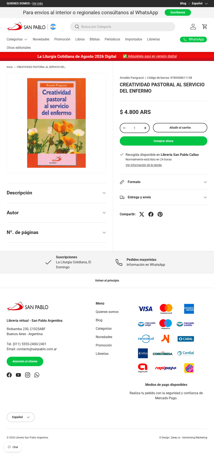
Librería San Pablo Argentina (32, 437)
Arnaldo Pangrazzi (132, 77)
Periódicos (112, 39)
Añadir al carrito (180, 127)
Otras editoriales (19, 48)
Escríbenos (178, 12)
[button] (204, 26)
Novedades (41, 39)
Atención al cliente (25, 361)
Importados (133, 39)
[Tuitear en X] (141, 214)
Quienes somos (107, 312)
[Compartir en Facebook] (150, 214)
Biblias (95, 39)
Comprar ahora (163, 141)
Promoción (62, 39)
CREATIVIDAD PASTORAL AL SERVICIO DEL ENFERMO (42, 67)
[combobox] (122, 26)
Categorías (104, 329)
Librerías (153, 39)
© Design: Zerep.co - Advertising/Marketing (183, 437)
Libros (80, 39)
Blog (183, 3)
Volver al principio (107, 280)
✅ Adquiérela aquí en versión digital (150, 56)
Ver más (37, 3)
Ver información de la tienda (144, 165)
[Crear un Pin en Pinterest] (160, 214)
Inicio (10, 67)
